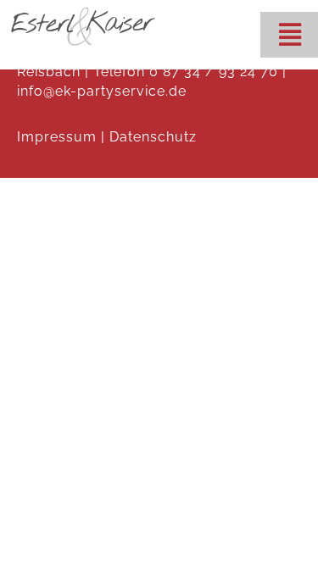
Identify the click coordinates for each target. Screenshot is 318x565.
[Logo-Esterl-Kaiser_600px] (83, 11)
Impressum (57, 137)
